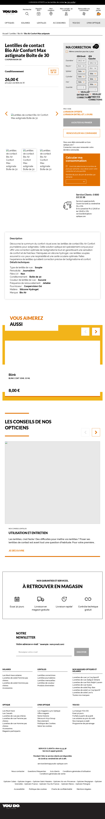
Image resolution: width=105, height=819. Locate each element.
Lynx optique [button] (93, 23)
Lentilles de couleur (45, 683)
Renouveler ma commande (81, 133)
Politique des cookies (38, 789)
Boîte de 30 (53, 71)
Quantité (69, 87)
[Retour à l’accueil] (52, 806)
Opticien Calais (10, 781)
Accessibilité (19, 789)
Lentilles (13, 33)
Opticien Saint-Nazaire (42, 781)
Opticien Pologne (83, 784)
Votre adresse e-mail (40, 644)
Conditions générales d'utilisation (77, 771)
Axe (68, 82)
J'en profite (71, 2)
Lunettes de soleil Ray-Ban (83, 687)
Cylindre (69, 77)
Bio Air (20, 33)
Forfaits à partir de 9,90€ (82, 716)
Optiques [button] (9, 23)
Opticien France (31, 784)
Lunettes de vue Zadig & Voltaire (86, 680)
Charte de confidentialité (61, 789)
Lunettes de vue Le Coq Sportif (85, 677)
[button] (98, 12)
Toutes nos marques (80, 695)
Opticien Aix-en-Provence (64, 781)
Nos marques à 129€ (81, 721)
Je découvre (16, 550)
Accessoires (59, 23)
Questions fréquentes (37, 771)
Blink (19, 376)
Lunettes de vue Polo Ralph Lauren (87, 682)
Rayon (69, 66)
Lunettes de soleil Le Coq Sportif (86, 690)
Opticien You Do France (49, 784)
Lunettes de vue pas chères (14, 716)
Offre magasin (43, 713)
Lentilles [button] (41, 23)
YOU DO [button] (76, 23)
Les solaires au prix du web (83, 718)
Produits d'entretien (45, 686)
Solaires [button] (25, 23)
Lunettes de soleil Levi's (82, 693)
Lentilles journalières (46, 678)
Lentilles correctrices (46, 675)
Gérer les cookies (44, 726)
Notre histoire (43, 716)
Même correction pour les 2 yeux (81, 52)
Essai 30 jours (78, 713)
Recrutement (43, 721)
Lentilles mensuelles (46, 680)
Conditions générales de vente (52, 774)
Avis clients (54, 771)
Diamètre (70, 61)
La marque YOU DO (80, 711)
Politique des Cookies (46, 723)
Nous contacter (17, 771)
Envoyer (81, 652)
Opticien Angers (24, 781)
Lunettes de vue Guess (82, 685)
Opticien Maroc (67, 784)
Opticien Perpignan (85, 781)
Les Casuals (7, 713)
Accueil (5, 33)
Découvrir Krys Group (46, 718)
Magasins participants (11, 731)
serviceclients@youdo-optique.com (53, 764)
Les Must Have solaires (12, 675)
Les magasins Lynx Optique (48, 711)
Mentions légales (84, 789)
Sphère (69, 71)
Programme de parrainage (83, 723)
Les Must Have (8, 711)
